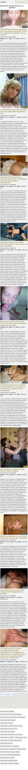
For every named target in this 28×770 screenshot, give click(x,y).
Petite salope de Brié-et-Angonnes (9, 746)
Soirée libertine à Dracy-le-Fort (8, 728)
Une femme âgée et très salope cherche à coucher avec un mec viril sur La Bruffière (13, 244)
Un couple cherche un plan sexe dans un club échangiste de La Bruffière (12, 592)
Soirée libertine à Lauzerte (7, 757)
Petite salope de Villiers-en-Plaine (9, 763)
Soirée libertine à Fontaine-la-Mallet (10, 752)
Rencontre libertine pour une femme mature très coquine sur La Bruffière (13, 537)
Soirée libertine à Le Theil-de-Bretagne (10, 714)
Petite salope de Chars (6, 743)
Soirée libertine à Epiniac (7, 737)
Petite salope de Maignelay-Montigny (10, 754)
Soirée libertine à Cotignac (7, 731)
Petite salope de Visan (21, 737)
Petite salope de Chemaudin (7, 720)
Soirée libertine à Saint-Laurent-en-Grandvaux (12, 717)
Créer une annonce (21, 2)
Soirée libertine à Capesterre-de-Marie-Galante (13, 749)
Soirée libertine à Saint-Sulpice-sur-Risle (11, 726)
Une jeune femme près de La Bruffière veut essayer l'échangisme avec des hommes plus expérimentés (13, 180)
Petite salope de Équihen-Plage (8, 760)
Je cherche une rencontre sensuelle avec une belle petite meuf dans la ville (13, 111)
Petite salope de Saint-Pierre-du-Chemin (11, 734)
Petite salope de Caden (6, 723)
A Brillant (3, 2)
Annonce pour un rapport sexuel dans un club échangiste (12, 470)
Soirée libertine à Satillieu (7, 711)
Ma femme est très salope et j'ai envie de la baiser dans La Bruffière (13, 322)
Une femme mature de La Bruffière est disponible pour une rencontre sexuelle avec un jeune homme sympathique (13, 387)
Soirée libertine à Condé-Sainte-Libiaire (11, 740)
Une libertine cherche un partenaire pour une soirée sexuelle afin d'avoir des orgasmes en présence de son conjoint (13, 32)
